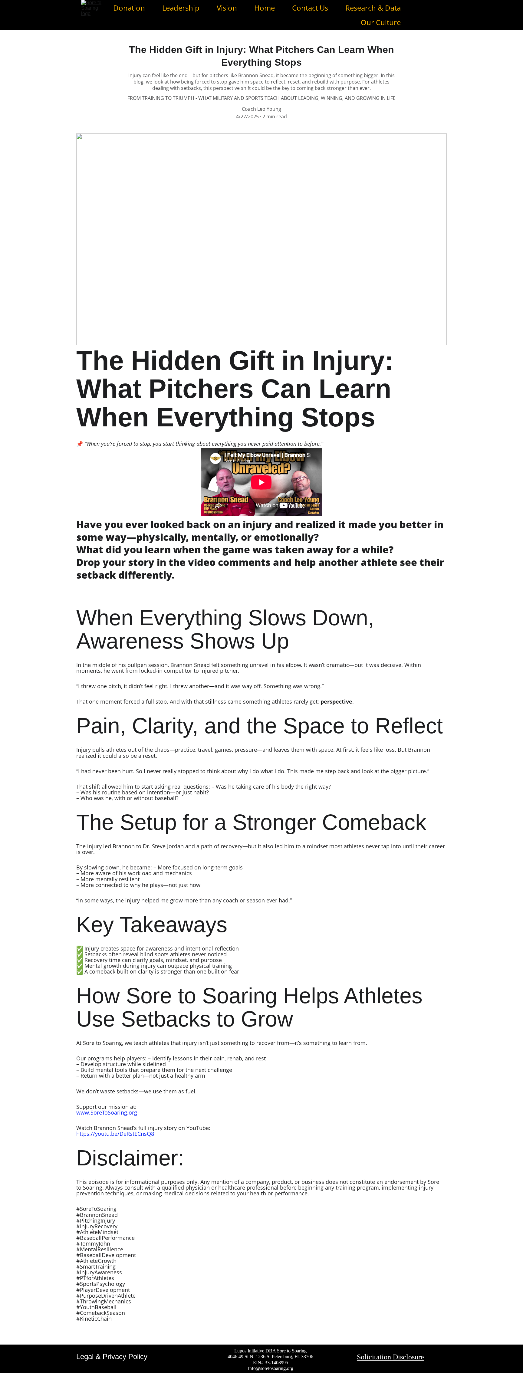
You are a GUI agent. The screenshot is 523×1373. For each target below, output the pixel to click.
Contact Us (310, 7)
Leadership (180, 7)
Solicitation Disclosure (390, 1357)
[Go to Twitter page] (439, 15)
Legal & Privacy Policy (111, 1356)
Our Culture (381, 22)
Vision (227, 7)
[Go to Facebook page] (408, 15)
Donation (129, 7)
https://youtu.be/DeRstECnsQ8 (115, 1133)
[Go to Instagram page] (419, 15)
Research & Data (373, 7)
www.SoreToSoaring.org (106, 1112)
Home (264, 7)
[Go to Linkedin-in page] (430, 15)
